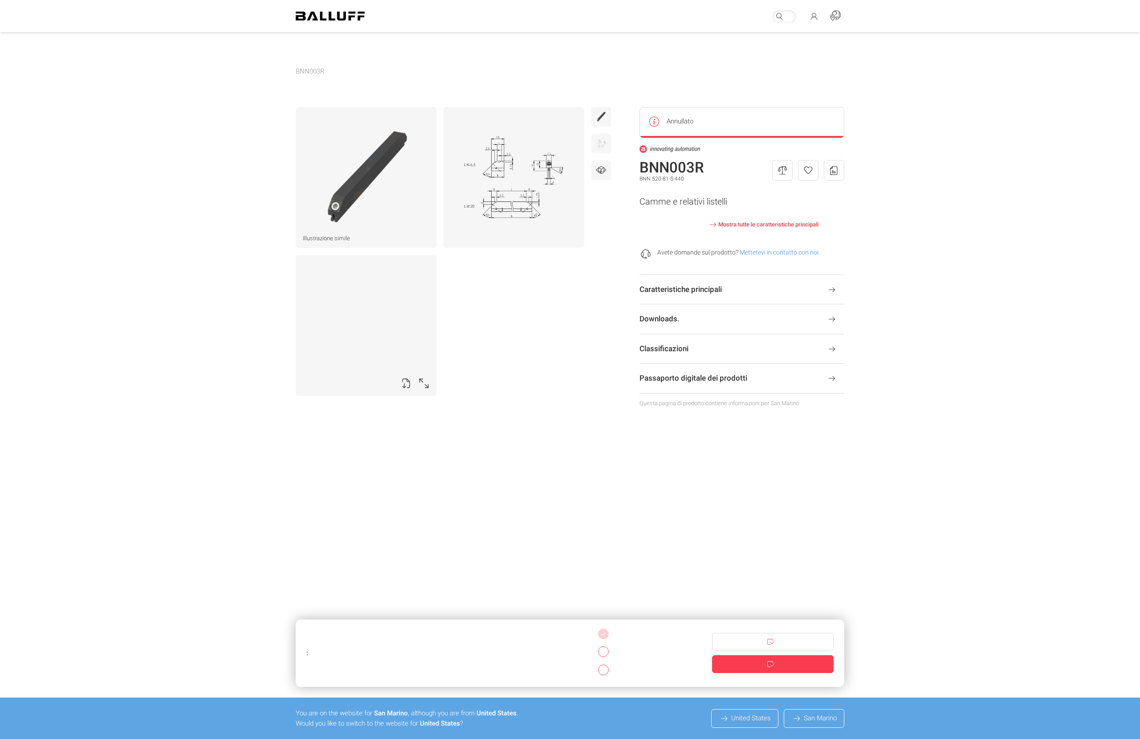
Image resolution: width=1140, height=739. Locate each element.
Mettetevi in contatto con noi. (780, 252)
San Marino (820, 718)
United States (751, 718)
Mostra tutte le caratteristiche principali (768, 224)
